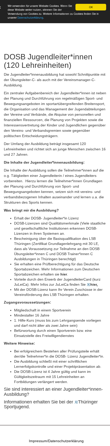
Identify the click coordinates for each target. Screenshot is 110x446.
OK (91, 7)
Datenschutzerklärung (30, 17)
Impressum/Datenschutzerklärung (56, 441)
